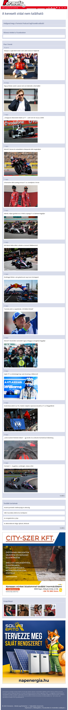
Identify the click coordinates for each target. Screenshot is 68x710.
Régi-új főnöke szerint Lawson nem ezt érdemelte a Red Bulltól (22, 86)
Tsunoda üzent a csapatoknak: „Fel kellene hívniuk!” (18, 309)
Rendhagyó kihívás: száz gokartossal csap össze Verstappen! (21, 277)
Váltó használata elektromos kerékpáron (15, 513)
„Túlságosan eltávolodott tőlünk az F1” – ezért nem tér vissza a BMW (24, 118)
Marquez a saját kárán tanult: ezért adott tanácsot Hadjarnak (21, 51)
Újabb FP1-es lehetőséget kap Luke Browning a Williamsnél (21, 374)
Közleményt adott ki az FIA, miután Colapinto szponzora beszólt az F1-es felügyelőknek (29, 406)
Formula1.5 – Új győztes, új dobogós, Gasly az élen (18, 466)
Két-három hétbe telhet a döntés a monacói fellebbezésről (21, 245)
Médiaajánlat (37, 708)
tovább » (62, 496)
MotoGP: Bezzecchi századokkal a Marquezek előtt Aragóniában (22, 149)
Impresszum (28, 708)
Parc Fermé (8, 44)
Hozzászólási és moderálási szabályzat (53, 708)
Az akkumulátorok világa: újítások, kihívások (16, 523)
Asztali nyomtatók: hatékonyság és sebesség (17, 507)
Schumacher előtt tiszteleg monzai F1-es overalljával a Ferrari (21, 182)
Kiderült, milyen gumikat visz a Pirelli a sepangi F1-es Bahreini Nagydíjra (24, 213)
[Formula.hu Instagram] (56, 7)
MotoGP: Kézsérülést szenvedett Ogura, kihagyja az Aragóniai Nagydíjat (24, 341)
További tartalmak (11, 503)
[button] (65, 7)
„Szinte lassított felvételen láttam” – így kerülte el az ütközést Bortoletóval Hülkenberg (28, 438)
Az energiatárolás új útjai (11, 518)
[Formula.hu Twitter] (51, 7)
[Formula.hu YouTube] (59, 7)
